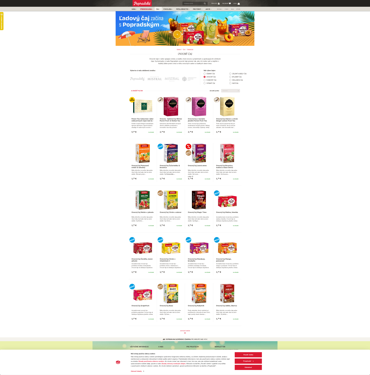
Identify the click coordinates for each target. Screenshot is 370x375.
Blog (232, 9)
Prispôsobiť (247, 361)
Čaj (157, 9)
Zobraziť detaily (136, 371)
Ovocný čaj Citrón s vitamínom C (167, 260)
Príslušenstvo (182, 9)
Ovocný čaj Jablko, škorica (226, 306)
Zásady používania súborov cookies (151, 361)
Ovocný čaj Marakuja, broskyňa (196, 260)
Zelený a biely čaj (239, 74)
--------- (225, 91)
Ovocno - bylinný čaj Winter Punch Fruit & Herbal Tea (171, 120)
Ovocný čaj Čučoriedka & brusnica (170, 166)
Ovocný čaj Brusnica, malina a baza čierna (224, 166)
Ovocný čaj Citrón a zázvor (170, 212)
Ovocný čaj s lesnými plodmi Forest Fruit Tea (197, 120)
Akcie (208, 9)
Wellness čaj (237, 80)
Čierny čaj (210, 74)
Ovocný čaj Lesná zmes (197, 165)
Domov (179, 49)
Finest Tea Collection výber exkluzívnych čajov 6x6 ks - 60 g (142, 121)
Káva (134, 9)
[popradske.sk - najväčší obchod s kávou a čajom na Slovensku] (142, 2)
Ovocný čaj (211, 77)
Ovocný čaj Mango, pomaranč (223, 260)
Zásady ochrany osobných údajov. (173, 363)
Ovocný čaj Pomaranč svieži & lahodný (140, 166)
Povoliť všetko (248, 355)
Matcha (235, 83)
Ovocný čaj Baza (166, 306)
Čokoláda (167, 9)
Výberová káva (146, 9)
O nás (226, 9)
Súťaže (238, 9)
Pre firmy (197, 9)
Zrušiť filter (137, 91)
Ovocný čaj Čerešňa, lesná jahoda (142, 260)
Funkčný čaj (211, 80)
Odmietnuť (248, 367)
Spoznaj (219, 9)
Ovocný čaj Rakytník (196, 306)
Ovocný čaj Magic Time (197, 212)
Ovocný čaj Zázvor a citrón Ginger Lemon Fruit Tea (227, 120)
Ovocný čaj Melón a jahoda (142, 212)
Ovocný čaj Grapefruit (140, 306)
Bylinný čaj (237, 77)
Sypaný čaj (210, 83)
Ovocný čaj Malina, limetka (227, 212)
